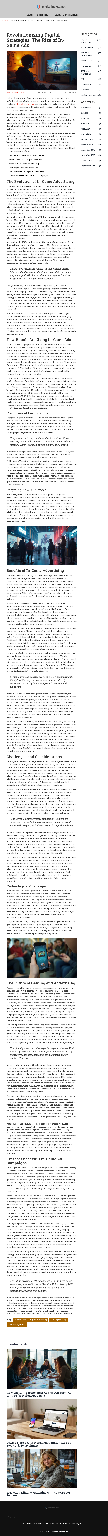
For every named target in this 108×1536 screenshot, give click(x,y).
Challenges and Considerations (23, 167)
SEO (91, 79)
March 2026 (91, 134)
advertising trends (17, 1324)
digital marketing (25, 104)
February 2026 (91, 139)
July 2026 (91, 113)
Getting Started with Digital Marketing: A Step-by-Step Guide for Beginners (39, 1444)
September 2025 (91, 166)
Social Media (91, 47)
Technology (91, 60)
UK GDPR (54, 1523)
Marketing (91, 66)
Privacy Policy (78, 1523)
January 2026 (91, 144)
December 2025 (91, 150)
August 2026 (91, 107)
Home (5, 20)
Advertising (91, 84)
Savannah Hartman (16, 92)
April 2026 (91, 129)
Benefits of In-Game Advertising (24, 163)
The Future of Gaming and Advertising (26, 171)
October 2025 (91, 160)
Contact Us (65, 1523)
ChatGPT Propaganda (67, 14)
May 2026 (91, 123)
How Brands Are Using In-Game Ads (25, 159)
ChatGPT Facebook (37, 14)
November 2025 (91, 155)
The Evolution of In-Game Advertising (26, 155)
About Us (27, 1523)
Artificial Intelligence (91, 54)
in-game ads (20, 1319)
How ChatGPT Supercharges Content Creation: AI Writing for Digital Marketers (39, 1394)
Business (91, 89)
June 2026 (91, 118)
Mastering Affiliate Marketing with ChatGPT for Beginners (38, 1494)
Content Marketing (91, 95)
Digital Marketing (91, 40)
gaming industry (58, 1319)
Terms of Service (40, 1523)
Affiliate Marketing (91, 72)
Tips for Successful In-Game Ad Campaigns (28, 175)
